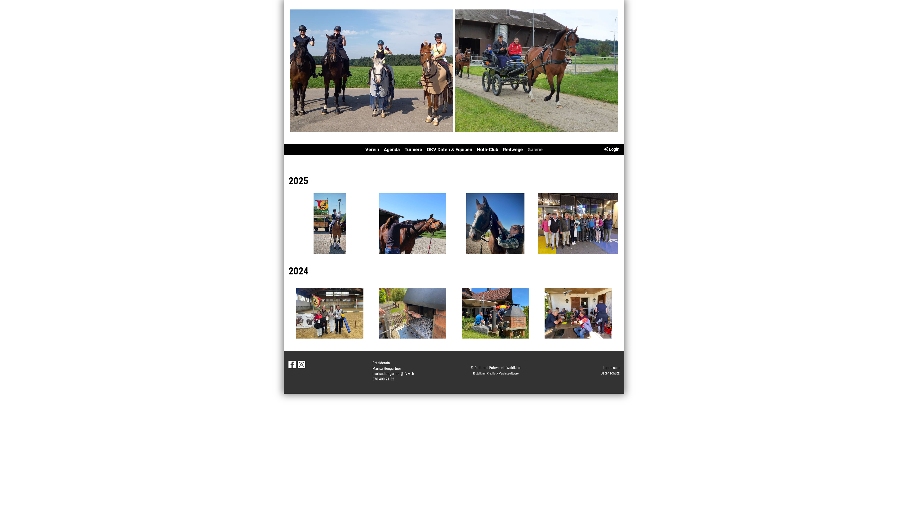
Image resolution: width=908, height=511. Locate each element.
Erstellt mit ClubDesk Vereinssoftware (496, 373)
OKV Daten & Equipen (449, 149)
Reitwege (513, 149)
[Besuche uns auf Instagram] (301, 365)
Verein (372, 149)
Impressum (611, 368)
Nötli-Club (487, 149)
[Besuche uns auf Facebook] (292, 365)
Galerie (535, 149)
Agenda (392, 149)
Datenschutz (610, 373)
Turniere (413, 149)
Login (614, 149)
